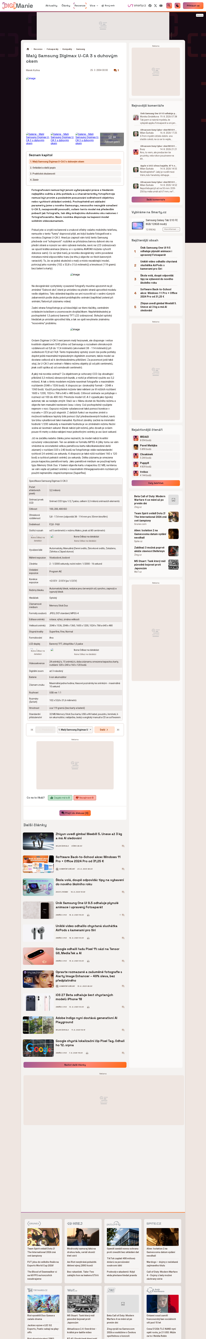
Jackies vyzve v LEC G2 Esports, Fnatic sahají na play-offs (43, 1329)
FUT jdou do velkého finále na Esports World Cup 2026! (43, 1264)
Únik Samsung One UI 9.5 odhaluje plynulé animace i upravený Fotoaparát (87, 905)
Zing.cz (138, 507)
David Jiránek (62, 892)
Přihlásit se (193, 5)
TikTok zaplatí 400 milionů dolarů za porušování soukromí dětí (121, 1262)
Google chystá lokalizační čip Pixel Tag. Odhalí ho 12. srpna (90, 1043)
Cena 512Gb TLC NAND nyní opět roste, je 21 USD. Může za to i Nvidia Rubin (161, 1332)
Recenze (38, 49)
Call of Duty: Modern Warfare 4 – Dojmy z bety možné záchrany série (162, 1275)
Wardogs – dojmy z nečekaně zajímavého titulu (162, 1264)
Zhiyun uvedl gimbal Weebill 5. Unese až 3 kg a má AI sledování (89, 836)
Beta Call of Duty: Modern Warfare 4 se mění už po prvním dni (149, 500)
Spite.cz (138, 541)
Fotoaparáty (52, 49)
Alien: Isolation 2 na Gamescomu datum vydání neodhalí (150, 534)
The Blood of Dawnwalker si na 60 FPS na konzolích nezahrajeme (42, 1275)
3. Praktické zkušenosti (42, 173)
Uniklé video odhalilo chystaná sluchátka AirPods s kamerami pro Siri (86, 928)
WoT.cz (138, 572)
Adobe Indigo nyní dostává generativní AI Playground (86, 1020)
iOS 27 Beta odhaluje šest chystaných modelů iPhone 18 (84, 997)
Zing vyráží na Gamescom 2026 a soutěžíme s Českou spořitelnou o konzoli (121, 1332)
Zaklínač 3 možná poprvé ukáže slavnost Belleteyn (149, 549)
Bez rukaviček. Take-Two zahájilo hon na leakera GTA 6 (82, 1273)
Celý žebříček (156, 483)
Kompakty (67, 49)
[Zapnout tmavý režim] (177, 6)
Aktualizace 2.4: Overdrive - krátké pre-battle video (81, 1331)
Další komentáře (156, 199)
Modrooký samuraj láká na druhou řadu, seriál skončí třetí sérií (81, 1252)
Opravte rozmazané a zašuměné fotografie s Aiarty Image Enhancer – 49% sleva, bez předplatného (89, 976)
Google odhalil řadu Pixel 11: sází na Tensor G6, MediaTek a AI (87, 951)
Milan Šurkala (62, 846)
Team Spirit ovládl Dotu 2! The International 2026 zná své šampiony (150, 517)
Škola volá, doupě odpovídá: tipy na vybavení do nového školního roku (90, 882)
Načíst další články (75, 1064)
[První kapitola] (32, 729)
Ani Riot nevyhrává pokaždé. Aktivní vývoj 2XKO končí (82, 1264)
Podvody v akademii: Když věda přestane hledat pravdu (122, 1273)
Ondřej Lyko (61, 915)
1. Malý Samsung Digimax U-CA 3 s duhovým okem (57, 161)
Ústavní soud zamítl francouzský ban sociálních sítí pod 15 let (161, 1319)
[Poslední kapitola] (118, 729)
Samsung (80, 49)
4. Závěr (34, 179)
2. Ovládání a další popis (43, 167)
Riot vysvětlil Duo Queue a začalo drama (41, 1317)
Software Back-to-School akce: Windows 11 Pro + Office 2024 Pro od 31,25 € (88, 859)
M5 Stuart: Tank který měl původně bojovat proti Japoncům (149, 565)
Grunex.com (140, 524)
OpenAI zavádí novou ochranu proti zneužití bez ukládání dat (123, 1250)
